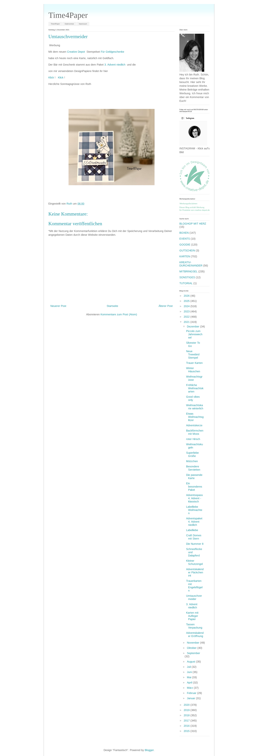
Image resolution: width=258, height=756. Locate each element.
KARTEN (184, 256)
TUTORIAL (186, 283)
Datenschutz (69, 24)
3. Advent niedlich (115, 64)
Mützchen (192, 461)
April (190, 682)
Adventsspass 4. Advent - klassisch (194, 498)
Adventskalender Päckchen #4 (195, 572)
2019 (187, 710)
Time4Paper (68, 15)
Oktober (192, 647)
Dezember (193, 326)
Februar (192, 693)
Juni (190, 672)
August (191, 661)
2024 (187, 306)
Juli (189, 666)
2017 (187, 720)
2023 (187, 311)
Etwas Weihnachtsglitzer (195, 417)
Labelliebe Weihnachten (194, 510)
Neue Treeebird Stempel (192, 354)
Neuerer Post (58, 305)
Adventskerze (194, 425)
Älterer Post (166, 305)
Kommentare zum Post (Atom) (119, 314)
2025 (187, 300)
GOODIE (184, 244)
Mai (189, 677)
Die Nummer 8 (194, 543)
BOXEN (184, 232)
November (193, 642)
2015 (187, 731)
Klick (51, 77)
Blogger (149, 750)
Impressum (83, 24)
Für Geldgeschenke (112, 51)
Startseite (112, 305)
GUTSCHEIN (187, 250)
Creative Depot (76, 51)
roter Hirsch (193, 439)
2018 (187, 715)
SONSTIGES (187, 277)
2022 (187, 316)
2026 (187, 295)
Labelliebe (192, 530)
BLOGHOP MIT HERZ (192, 223)
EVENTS (184, 238)
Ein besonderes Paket (194, 486)
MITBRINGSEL (188, 271)
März (190, 687)
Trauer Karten (194, 362)
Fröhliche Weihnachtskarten (194, 388)
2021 (187, 321)
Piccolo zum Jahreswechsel (194, 334)
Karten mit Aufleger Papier (192, 616)
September (193, 653)
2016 (187, 725)
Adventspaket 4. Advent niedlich (194, 521)
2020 (187, 704)
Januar (191, 698)
